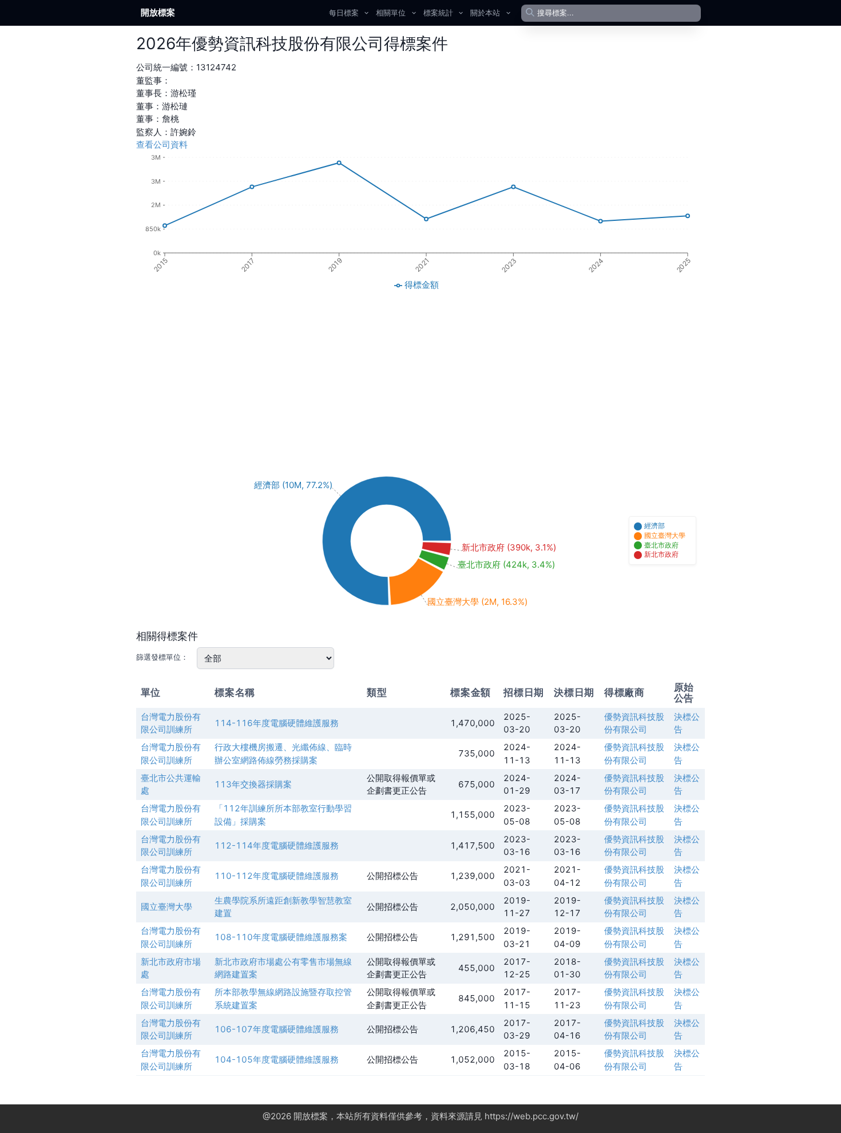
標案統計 (438, 12)
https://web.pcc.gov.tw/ (531, 1116)
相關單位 (391, 12)
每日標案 (344, 12)
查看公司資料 (162, 144)
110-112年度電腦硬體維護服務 (277, 875)
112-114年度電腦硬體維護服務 (277, 845)
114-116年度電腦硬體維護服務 (277, 723)
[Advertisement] (420, 375)
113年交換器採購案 (253, 784)
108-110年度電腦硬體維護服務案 (281, 937)
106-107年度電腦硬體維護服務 (277, 1029)
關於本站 (485, 12)
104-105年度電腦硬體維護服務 (277, 1059)
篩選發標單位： (162, 656)
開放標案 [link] (158, 12)
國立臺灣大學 (166, 906)
